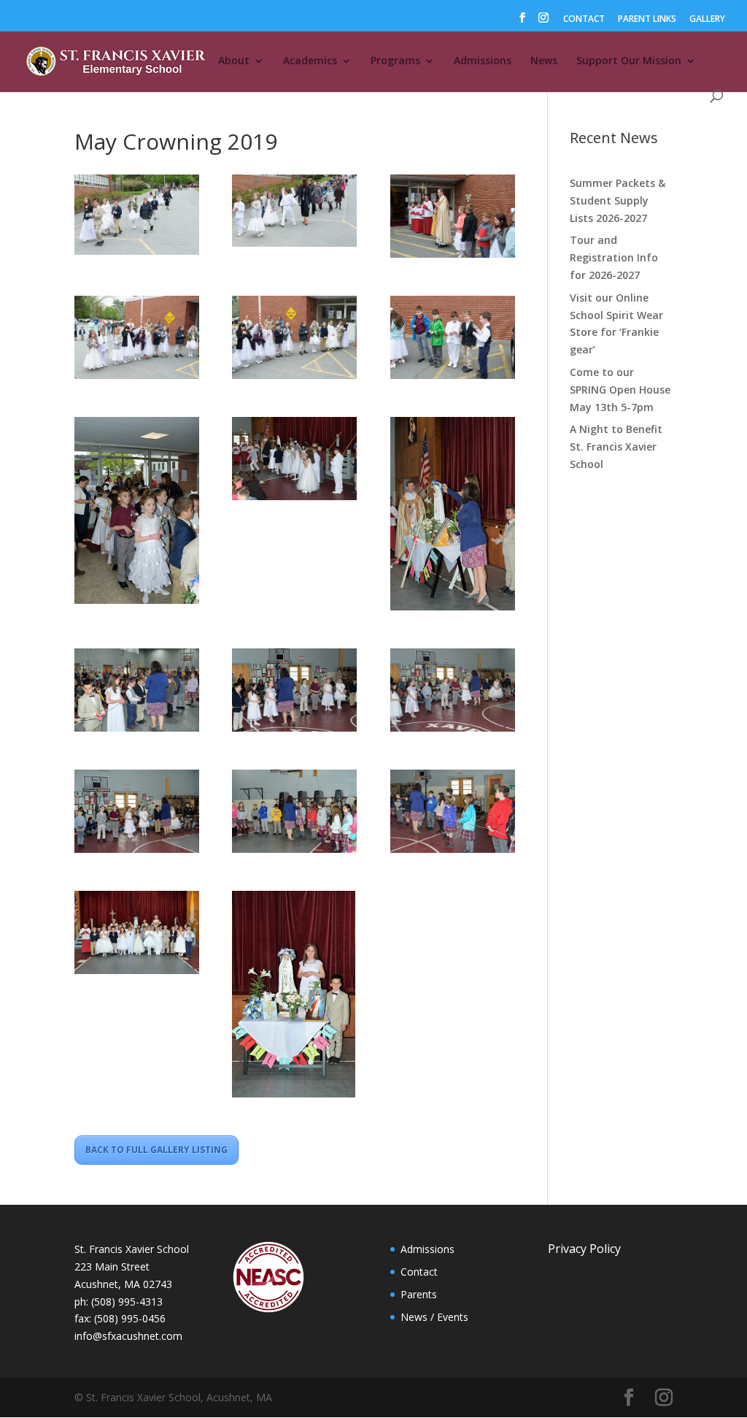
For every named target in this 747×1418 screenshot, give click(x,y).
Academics (310, 61)
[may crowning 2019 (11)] (136, 692)
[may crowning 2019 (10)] (452, 516)
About (233, 61)
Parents (418, 1294)
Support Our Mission (628, 61)
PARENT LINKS (647, 20)
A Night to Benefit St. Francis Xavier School (616, 446)
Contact (419, 1272)
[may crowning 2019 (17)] (136, 935)
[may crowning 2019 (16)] (452, 814)
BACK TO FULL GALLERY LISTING (156, 1149)
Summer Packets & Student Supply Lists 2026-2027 (617, 200)
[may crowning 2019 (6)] (294, 340)
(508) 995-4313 (127, 1301)
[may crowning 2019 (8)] (136, 513)
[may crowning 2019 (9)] (294, 461)
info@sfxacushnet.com (128, 1336)
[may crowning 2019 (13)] (452, 692)
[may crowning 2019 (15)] (294, 814)
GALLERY (707, 20)
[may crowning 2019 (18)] (294, 997)
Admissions (482, 61)
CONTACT (584, 20)
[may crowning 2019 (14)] (136, 814)
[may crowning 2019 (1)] (136, 217)
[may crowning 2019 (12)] (294, 692)
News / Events (434, 1317)
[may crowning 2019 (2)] (294, 213)
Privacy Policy (584, 1249)
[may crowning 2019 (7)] (452, 340)
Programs (395, 61)
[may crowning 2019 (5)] (136, 340)
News (543, 61)
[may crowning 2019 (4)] (452, 219)
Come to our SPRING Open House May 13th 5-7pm (620, 389)
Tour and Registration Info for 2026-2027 (614, 257)
